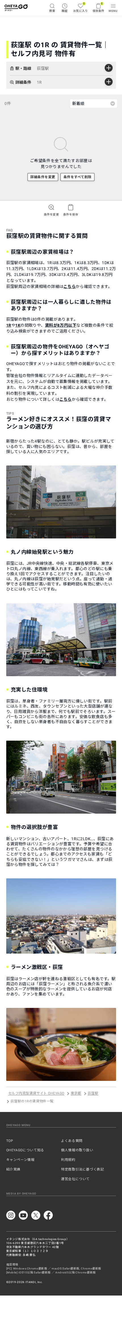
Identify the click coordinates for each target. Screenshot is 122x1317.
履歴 (65, 10)
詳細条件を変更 (42, 177)
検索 (52, 10)
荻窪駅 (93, 1094)
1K (17, 325)
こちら (69, 286)
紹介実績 (13, 1169)
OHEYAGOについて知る (25, 1150)
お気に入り (80, 7)
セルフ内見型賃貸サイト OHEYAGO (36, 1094)
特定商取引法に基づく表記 (82, 1169)
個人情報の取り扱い (77, 1150)
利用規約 (68, 1160)
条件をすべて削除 (78, 177)
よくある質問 (72, 1141)
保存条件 (98, 7)
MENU (113, 10)
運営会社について (75, 1179)
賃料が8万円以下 (60, 325)
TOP (9, 1141)
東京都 (76, 1094)
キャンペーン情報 (20, 1160)
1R (8, 325)
